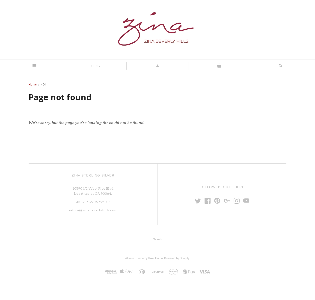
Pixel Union (155, 258)
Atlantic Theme (134, 258)
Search (157, 239)
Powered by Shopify (176, 258)
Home (33, 84)
